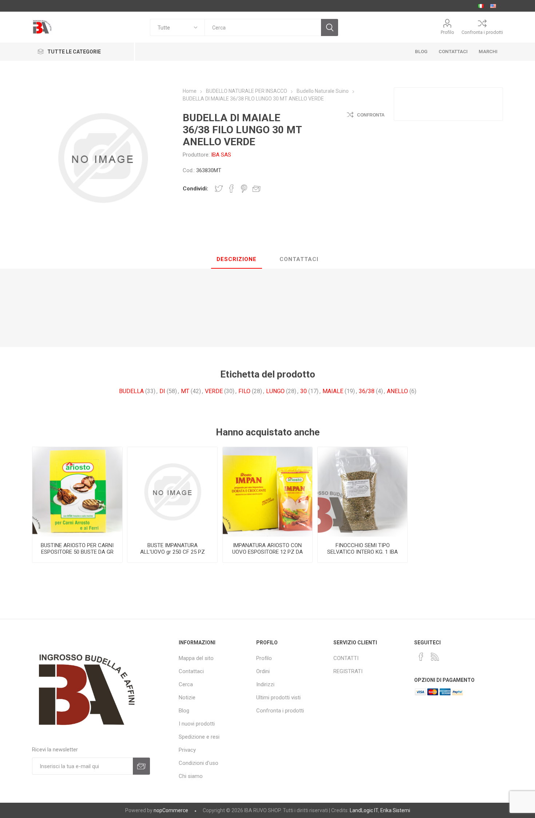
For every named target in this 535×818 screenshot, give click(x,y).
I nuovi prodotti (197, 723)
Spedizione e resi (199, 737)
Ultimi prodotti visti (278, 697)
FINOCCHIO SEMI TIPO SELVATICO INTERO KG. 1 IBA (362, 548)
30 (303, 391)
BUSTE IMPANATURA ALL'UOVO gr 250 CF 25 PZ (172, 548)
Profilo (447, 32)
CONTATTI (345, 658)
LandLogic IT (364, 810)
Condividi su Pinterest (244, 189)
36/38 (366, 391)
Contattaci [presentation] (299, 259)
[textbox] (263, 27)
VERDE (214, 391)
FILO (244, 391)
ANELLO (397, 391)
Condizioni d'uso (198, 763)
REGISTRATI (347, 671)
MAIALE (332, 391)
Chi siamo (191, 776)
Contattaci (191, 671)
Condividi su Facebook (231, 189)
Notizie (187, 697)
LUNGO (275, 391)
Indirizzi (265, 684)
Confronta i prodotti (482, 32)
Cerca (186, 684)
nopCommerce (171, 810)
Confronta (371, 115)
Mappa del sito (196, 658)
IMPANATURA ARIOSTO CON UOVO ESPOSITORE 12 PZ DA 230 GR (267, 552)
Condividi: (195, 188)
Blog (184, 710)
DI (162, 391)
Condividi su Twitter (219, 189)
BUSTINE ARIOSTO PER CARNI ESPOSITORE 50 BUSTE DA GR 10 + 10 (77, 552)
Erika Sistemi (395, 810)
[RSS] (435, 657)
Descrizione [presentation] (237, 259)
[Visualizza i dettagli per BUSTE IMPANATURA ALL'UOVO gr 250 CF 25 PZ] (172, 492)
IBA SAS (221, 154)
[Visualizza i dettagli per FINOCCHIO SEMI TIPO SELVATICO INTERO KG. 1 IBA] (362, 492)
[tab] (236, 259)
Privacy (187, 750)
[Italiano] (481, 6)
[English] (493, 6)
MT (185, 391)
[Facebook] (421, 657)
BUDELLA (131, 391)
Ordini (263, 671)
